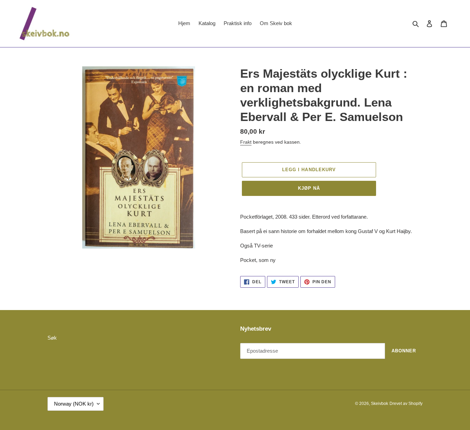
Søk (52, 338)
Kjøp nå (309, 188)
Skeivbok (379, 403)
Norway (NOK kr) (74, 404)
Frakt (246, 142)
